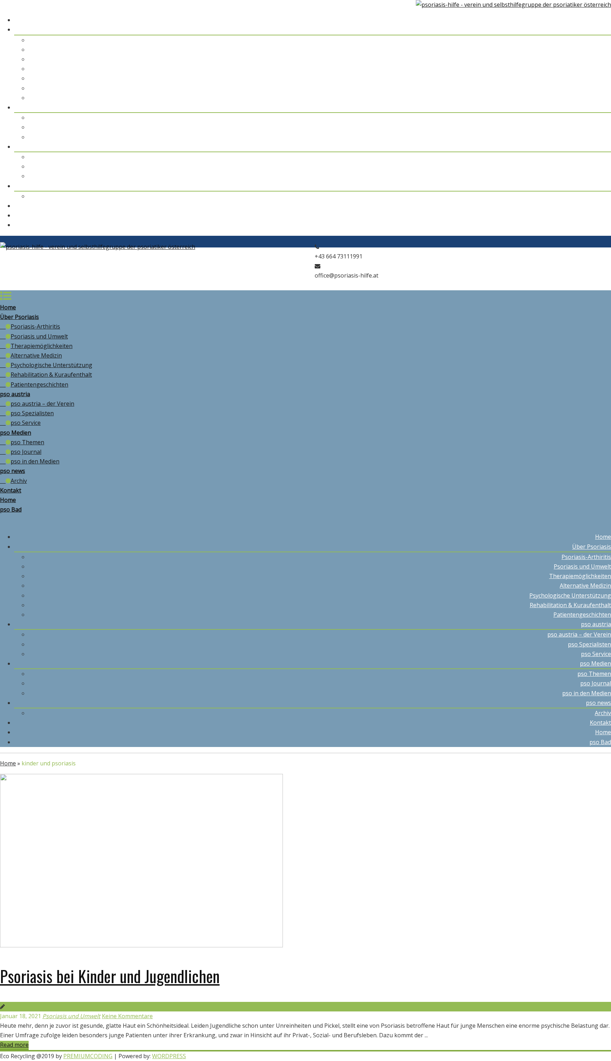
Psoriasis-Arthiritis (586, 40)
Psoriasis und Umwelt (582, 49)
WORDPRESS (169, 1056)
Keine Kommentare (127, 1016)
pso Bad (600, 225)
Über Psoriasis (591, 29)
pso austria (596, 107)
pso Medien (595, 146)
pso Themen (594, 157)
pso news (598, 186)
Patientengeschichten (582, 98)
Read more (14, 1045)
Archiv (603, 196)
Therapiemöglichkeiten (580, 59)
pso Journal (595, 166)
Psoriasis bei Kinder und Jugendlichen (110, 976)
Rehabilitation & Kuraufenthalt (570, 88)
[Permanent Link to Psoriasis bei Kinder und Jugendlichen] (141, 945)
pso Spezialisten (589, 127)
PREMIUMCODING (87, 1056)
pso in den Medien (586, 176)
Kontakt (600, 206)
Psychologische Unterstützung (570, 78)
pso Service (596, 137)
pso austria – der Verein (579, 117)
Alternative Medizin (585, 69)
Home (603, 20)
